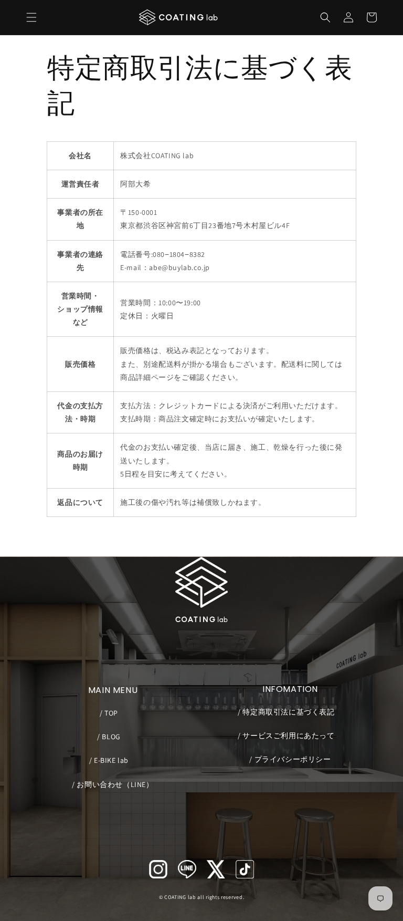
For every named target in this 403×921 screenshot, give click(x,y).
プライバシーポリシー (291, 759)
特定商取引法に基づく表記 (287, 712)
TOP (110, 713)
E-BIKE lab (110, 760)
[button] (31, 17)
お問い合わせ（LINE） (114, 784)
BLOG (110, 736)
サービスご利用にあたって (287, 735)
